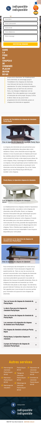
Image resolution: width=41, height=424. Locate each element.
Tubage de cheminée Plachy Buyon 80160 (21, 376)
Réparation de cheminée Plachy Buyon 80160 (34, 371)
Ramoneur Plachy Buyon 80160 (8, 380)
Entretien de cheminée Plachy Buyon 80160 (34, 381)
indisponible (20, 7)
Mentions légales (29, 422)
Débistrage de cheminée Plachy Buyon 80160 (21, 386)
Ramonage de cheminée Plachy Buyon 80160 (8, 371)
